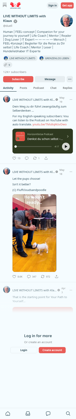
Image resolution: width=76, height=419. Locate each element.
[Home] (4, 5)
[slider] (34, 146)
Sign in (52, 5)
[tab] (8, 88)
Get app (67, 5)
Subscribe (18, 79)
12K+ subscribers (14, 72)
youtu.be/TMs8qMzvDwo (50, 124)
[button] (66, 146)
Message (50, 79)
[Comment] (26, 158)
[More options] (71, 99)
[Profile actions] (70, 79)
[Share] (46, 158)
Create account (52, 350)
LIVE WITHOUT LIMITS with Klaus (34, 99)
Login (23, 350)
